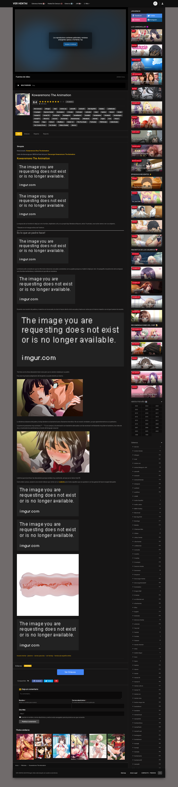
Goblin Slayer (138, 653)
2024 (146, 406)
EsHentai (79, 112)
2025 (136, 406)
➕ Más (86, 3)
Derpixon (137, 574)
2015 (146, 417)
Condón (136, 554)
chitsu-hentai (138, 537)
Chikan (136, 533)
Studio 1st (70, 122)
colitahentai (111, 109)
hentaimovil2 (138, 760)
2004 (136, 431)
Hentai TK (46, 115)
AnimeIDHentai (138, 480)
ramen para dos (39, 656)
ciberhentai (137, 541)
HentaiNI (136, 764)
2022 (136, 409)
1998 (136, 435)
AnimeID (81, 109)
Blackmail (137, 513)
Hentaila (87, 115)
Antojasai (137, 484)
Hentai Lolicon (138, 686)
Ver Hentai (52, 125)
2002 (157, 431)
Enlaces (27, 134)
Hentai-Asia (137, 698)
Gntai (96, 112)
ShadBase (60, 122)
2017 (157, 413)
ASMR (136, 496)
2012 (146, 420)
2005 (157, 427)
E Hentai (70, 112)
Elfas (135, 607)
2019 (136, 413)
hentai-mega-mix (139, 702)
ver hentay (49, 656)
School (51, 122)
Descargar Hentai (139, 578)
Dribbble (137, 20)
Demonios (137, 570)
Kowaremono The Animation (33, 158)
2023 (157, 406)
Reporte (46, 134)
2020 (157, 409)
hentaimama (97, 115)
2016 (136, 417)
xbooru (74, 125)
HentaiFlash (137, 727)
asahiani (136, 488)
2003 (146, 431)
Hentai (119, 112)
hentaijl (136, 747)
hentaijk (136, 743)
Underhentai (114, 122)
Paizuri (117, 118)
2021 (146, 409)
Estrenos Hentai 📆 (38, 3)
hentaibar (137, 710)
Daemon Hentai (48, 112)
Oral (109, 118)
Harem (112, 112)
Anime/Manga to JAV (140, 467)
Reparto (36, 134)
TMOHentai (103, 122)
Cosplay (136, 558)
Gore (135, 657)
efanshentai (137, 603)
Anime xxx (63, 109)
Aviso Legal (133, 773)
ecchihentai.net (139, 599)
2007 (136, 427)
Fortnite (136, 636)
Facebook (138, 16)
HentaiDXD (137, 719)
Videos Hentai (64, 125)
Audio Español (138, 500)
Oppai (102, 118)
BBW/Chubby (138, 508)
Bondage (137, 521)
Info (18, 134)
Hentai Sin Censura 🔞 (55, 3)
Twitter (152, 16)
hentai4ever (137, 706)
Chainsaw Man (138, 529)
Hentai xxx (56, 115)
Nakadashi (86, 118)
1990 (146, 435)
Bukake (102, 109)
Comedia (137, 550)
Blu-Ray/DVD (92, 109)
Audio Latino (138, 504)
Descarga (27, 666)
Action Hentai (138, 451)
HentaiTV (37, 118)
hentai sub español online (63, 656)
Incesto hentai (21, 656)
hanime (103, 112)
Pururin (36, 122)
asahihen (137, 492)
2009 (146, 424)
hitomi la (46, 118)
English (136, 611)
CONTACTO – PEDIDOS (148, 773)
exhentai (88, 112)
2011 (157, 420)
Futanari (136, 640)
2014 (157, 417)
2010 (136, 424)
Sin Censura (37, 109)
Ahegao (47, 109)
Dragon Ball (137, 591)
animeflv (72, 109)
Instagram (153, 20)
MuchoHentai (75, 118)
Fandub (136, 632)
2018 (146, 413)
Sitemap (123, 773)
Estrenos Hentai (139, 620)
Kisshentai (64, 118)
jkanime (30, 656)
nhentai (95, 118)
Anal (55, 109)
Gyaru (136, 661)
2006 (146, 427)
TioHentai (93, 122)
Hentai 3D (137, 677)
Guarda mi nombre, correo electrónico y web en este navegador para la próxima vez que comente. (53, 717)
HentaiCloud (138, 714)
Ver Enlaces (70, 672)
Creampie (37, 112)
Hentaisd (107, 115)
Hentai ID (37, 115)
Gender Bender (139, 644)
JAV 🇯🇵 (78, 3)
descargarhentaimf (140, 583)
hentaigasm (66, 115)
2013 (136, 420)
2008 (157, 424)
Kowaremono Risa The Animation (37, 151)
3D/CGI (136, 447)
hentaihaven (77, 115)
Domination (60, 112)
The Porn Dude (81, 122)
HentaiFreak (138, 731)
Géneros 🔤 (69, 3)
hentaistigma (117, 115)
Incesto (55, 118)
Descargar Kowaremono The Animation (61, 154)
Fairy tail (136, 628)
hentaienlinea (138, 723)
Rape (44, 122)
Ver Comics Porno (39, 125)
